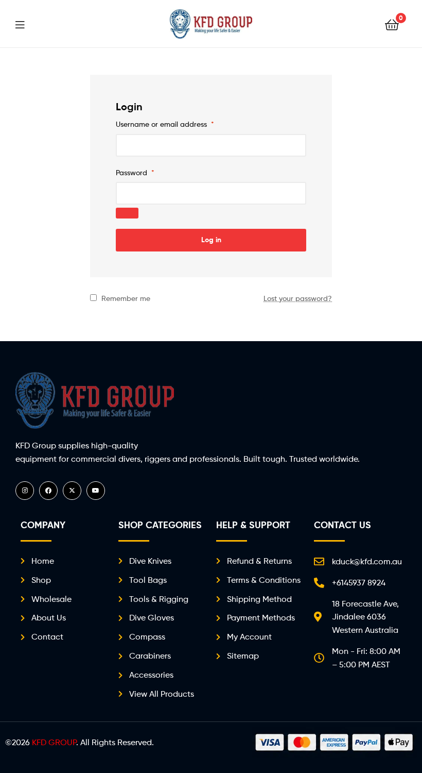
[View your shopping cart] (392, 24)
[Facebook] (48, 490)
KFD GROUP (54, 742)
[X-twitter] (72, 490)
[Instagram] (24, 490)
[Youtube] (95, 490)
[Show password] (127, 213)
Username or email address (165, 124)
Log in (211, 239)
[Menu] (26, 23)
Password (135, 172)
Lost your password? (297, 298)
